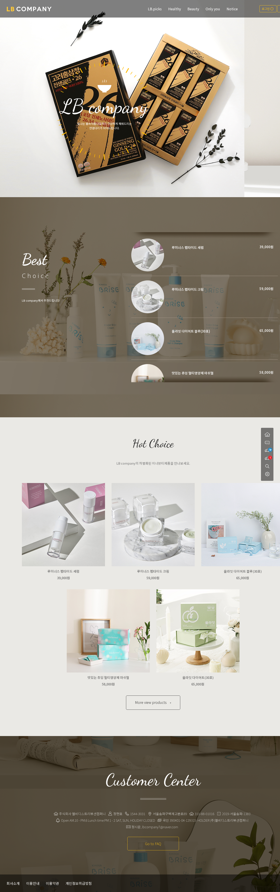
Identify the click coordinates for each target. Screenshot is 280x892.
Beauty (193, 8)
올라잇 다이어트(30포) (198, 677)
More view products (153, 702)
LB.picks (155, 8)
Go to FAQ (153, 843)
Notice (232, 8)
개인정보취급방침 (79, 883)
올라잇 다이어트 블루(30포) (191, 331)
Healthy (174, 8)
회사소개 (13, 883)
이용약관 (52, 883)
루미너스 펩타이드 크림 (188, 289)
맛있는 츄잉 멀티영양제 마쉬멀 (193, 373)
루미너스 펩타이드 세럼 (188, 247)
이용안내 (32, 883)
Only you (213, 8)
